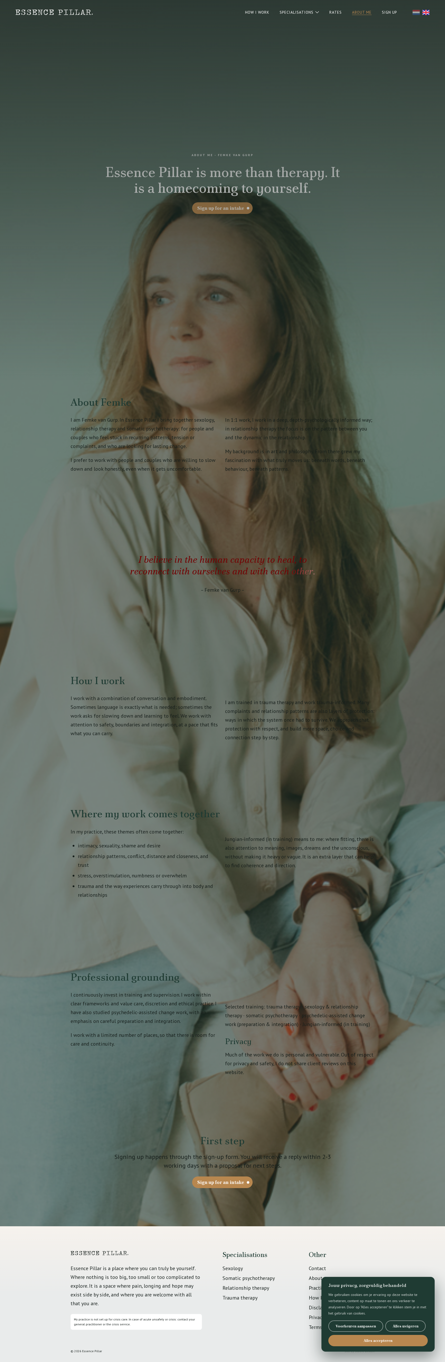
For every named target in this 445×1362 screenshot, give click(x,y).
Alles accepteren (378, 1340)
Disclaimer (321, 1307)
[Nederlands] (416, 12)
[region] (378, 1314)
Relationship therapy (245, 1288)
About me (320, 1278)
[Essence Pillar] (54, 12)
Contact (317, 1268)
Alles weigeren (405, 1326)
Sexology (232, 1268)
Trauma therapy (240, 1297)
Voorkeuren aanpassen (356, 1326)
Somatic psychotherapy (248, 1278)
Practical (318, 1288)
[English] (426, 12)
